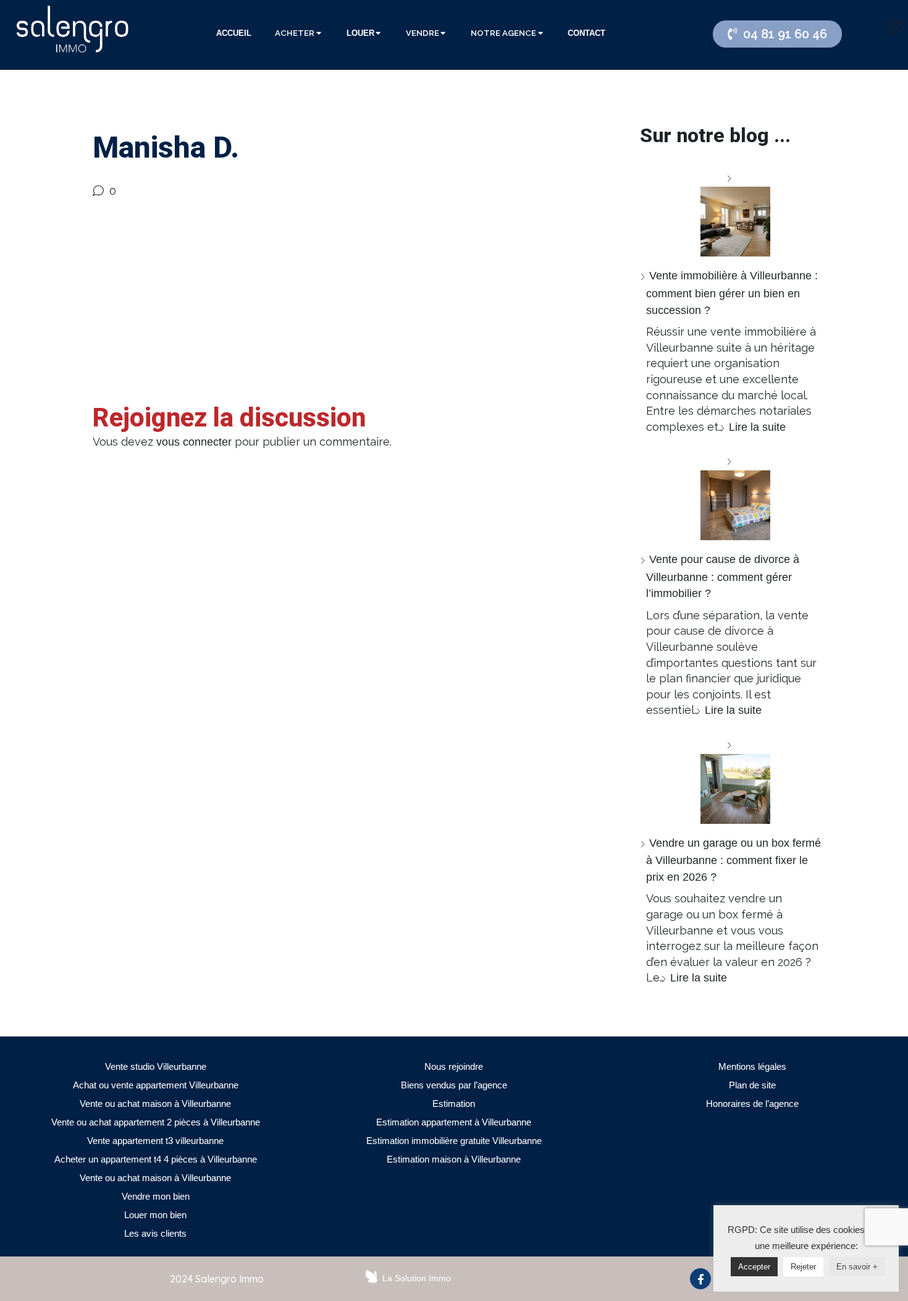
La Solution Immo (416, 1278)
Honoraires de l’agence (752, 1103)
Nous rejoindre (453, 1066)
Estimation (453, 1103)
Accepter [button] (754, 1266)
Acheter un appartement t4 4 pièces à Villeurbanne (155, 1159)
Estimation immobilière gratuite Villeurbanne (454, 1140)
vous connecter (194, 442)
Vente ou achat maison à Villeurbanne (155, 1103)
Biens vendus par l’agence (454, 1085)
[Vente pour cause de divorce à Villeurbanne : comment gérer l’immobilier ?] (730, 496)
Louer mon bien (155, 1215)
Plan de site (752, 1085)
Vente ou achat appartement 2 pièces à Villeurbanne (155, 1122)
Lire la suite (757, 427)
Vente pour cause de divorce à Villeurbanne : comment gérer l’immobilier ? (722, 576)
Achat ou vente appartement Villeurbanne (155, 1085)
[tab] (233, 33)
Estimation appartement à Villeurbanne (453, 1122)
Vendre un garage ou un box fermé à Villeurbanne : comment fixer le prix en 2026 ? (733, 860)
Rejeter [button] (803, 1266)
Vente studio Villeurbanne (155, 1066)
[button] (777, 34)
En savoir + (857, 1266)
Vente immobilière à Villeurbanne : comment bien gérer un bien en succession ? (732, 292)
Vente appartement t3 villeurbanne (155, 1140)
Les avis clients (155, 1233)
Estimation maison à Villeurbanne (454, 1159)
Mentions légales (752, 1066)
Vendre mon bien (156, 1196)
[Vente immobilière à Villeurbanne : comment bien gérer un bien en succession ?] (730, 213)
